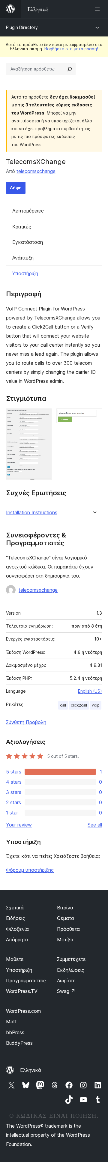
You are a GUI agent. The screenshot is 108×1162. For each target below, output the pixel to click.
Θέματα (65, 918)
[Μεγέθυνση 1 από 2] (43, 417)
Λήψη (16, 187)
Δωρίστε (66, 981)
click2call (79, 705)
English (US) (90, 691)
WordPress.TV (22, 991)
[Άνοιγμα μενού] (98, 9)
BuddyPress (19, 1043)
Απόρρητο (17, 940)
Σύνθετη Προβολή (26, 722)
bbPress (15, 1032)
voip (96, 705)
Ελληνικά (30, 1070)
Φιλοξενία (17, 929)
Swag (66, 991)
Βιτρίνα (65, 908)
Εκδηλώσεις (70, 970)
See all (95, 825)
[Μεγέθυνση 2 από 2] (94, 417)
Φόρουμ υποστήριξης (30, 870)
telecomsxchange (36, 171)
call (63, 705)
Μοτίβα (65, 940)
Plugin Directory (22, 27)
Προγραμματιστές (26, 981)
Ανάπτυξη (23, 258)
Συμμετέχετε (71, 959)
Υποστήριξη (25, 273)
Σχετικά (15, 908)
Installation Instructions (31, 512)
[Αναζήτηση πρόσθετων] (70, 69)
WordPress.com (23, 1011)
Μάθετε (15, 959)
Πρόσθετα (68, 929)
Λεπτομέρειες (28, 211)
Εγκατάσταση (27, 242)
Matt (11, 1022)
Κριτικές (21, 227)
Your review (19, 825)
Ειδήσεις (15, 918)
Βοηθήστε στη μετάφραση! (71, 48)
